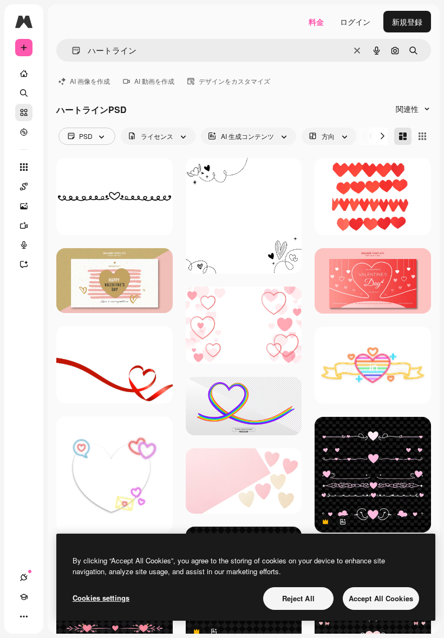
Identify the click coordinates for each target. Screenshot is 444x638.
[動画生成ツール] (23, 225)
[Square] (422, 136)
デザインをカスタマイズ (234, 80)
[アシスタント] (23, 264)
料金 (316, 21)
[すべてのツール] (23, 167)
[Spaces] (23, 186)
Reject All (298, 598)
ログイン (355, 21)
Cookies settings (101, 598)
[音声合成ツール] (23, 245)
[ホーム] (23, 73)
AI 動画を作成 (154, 80)
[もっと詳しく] (23, 132)
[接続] (23, 577)
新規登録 (407, 21)
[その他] (23, 616)
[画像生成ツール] (23, 206)
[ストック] (23, 112)
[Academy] (23, 597)
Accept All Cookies (381, 598)
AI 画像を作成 (90, 80)
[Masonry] (403, 136)
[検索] (23, 93)
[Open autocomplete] (72, 50)
